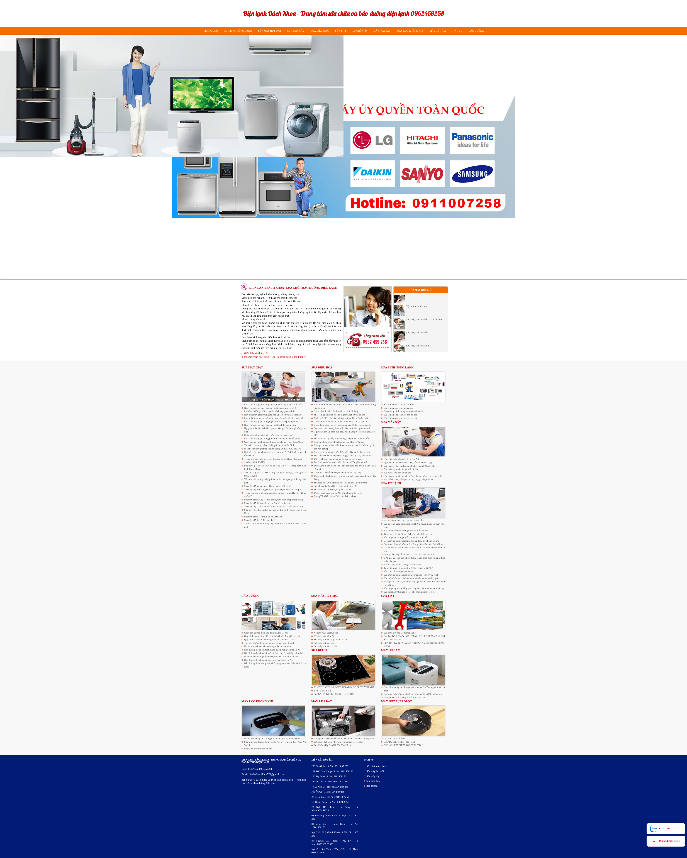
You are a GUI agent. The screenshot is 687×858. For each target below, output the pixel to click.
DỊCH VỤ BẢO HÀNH (394, 738)
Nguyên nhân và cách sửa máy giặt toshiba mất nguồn (270, 425)
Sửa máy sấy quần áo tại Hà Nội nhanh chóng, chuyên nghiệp (413, 476)
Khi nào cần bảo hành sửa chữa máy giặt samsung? (268, 435)
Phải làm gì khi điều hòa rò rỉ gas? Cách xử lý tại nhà (339, 414)
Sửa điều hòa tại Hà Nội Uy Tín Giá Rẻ (332, 489)
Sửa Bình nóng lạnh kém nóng (398, 408)
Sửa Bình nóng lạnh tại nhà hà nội (400, 414)
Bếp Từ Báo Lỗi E (323, 690)
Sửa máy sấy (295, 31)
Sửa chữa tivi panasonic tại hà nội (400, 632)
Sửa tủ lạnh (391, 483)
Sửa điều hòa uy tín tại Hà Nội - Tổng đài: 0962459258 (340, 482)
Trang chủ (210, 31)
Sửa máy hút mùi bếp (417, 296)
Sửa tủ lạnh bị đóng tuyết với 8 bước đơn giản (406, 537)
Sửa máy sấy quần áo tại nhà (397, 472)
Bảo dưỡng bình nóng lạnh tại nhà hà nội (404, 411)
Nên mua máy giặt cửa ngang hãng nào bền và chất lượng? (272, 414)
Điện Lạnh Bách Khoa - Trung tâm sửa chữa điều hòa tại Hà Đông (345, 478)
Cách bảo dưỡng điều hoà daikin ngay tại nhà (266, 632)
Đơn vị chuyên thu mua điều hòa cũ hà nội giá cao (338, 459)
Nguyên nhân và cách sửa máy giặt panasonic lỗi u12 (270, 408)
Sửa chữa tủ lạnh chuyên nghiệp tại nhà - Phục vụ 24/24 (411, 574)
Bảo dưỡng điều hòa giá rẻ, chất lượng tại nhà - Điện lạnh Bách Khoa (275, 665)
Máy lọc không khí (410, 31)
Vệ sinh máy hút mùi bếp (419, 322)
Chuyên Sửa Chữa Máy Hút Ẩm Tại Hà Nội (404, 697)
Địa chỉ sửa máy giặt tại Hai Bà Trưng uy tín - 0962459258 (272, 448)
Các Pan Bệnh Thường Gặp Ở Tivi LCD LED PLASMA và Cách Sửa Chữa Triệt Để (414, 638)
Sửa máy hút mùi (269, 31)
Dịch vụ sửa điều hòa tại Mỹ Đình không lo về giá (338, 493)
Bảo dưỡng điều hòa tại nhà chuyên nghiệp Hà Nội (268, 660)
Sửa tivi (340, 31)
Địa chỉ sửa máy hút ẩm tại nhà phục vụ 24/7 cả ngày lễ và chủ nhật (414, 689)
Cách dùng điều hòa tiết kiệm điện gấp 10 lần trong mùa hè (342, 425)
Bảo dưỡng (476, 31)
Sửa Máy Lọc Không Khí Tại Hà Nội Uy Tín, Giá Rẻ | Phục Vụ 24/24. (275, 743)
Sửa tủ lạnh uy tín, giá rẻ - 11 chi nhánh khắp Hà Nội (409, 591)
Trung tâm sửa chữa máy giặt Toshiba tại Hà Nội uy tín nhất (273, 459)
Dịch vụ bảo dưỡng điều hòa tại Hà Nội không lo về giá (271, 656)
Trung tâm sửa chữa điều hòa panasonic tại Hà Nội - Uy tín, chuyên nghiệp (345, 447)
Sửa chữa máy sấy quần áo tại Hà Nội (402, 459)
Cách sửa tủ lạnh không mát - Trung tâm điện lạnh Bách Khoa (414, 544)
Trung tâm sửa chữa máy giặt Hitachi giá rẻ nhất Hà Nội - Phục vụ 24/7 (275, 495)
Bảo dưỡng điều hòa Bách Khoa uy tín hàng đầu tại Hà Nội (272, 649)
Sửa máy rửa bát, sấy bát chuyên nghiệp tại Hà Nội (338, 741)
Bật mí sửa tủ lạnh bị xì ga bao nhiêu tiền (404, 520)
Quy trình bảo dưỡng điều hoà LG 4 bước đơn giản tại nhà (342, 428)
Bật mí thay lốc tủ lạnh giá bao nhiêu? (402, 564)
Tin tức (457, 31)
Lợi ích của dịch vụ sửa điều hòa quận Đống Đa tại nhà (340, 462)
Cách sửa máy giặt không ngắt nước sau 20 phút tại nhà (271, 421)
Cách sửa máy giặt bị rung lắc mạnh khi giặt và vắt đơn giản (273, 404)
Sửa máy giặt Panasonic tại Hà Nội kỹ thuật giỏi (267, 503)
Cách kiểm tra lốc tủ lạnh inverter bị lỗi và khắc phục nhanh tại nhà (414, 549)
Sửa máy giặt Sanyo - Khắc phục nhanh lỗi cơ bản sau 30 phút (274, 506)
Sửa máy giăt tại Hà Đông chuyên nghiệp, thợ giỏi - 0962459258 (275, 474)
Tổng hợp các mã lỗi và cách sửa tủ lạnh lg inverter (408, 534)
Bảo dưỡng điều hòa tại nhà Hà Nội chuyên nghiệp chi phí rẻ (273, 653)
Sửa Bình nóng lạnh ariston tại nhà (400, 418)
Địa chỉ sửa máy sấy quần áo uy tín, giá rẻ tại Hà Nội (409, 479)
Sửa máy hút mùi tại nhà (418, 309)
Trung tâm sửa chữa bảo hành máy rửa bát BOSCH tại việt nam (344, 738)
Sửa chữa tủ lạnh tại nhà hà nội (399, 571)
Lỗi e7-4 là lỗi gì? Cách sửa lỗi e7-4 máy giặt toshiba (270, 411)
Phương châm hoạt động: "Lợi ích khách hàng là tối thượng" (275, 357)
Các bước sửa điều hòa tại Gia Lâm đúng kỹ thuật (338, 472)
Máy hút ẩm (438, 31)
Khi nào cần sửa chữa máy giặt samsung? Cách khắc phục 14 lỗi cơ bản (275, 454)
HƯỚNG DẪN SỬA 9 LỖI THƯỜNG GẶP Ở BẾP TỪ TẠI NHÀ (344, 687)
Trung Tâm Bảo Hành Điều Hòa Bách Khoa (335, 496)
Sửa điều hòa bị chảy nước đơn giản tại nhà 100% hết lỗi (341, 438)
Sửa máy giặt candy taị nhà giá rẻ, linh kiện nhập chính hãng (273, 499)
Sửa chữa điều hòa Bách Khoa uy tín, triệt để (335, 486)
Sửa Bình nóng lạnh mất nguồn (399, 404)
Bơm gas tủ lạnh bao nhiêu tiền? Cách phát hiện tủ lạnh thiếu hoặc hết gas (414, 559)
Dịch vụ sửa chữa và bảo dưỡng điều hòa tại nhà (267, 646)
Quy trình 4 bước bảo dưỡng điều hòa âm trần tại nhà (269, 639)
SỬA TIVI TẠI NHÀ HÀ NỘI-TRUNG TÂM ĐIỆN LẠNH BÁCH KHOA (414, 645)
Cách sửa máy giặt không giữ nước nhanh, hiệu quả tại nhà (272, 438)
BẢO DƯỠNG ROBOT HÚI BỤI (399, 741)
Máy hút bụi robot (396, 701)
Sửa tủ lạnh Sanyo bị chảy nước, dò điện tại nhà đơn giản (411, 578)
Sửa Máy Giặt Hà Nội (254, 462)
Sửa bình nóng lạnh (238, 31)
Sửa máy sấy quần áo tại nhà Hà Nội (401, 469)
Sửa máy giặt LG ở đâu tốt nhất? (259, 520)
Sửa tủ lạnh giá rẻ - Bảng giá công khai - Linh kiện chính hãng (414, 588)
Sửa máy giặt (252, 367)
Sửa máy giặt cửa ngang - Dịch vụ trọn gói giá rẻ (267, 486)
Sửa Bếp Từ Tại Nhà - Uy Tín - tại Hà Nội (334, 694)
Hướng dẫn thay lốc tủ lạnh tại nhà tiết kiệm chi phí (409, 554)
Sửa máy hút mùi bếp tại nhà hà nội (424, 348)
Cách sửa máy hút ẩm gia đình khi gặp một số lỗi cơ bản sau (413, 694)
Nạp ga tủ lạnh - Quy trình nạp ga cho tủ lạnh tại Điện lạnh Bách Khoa (414, 583)
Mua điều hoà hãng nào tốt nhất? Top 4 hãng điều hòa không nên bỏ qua (345, 406)
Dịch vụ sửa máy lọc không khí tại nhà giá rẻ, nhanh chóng (272, 738)
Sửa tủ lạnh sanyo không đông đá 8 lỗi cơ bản (406, 530)
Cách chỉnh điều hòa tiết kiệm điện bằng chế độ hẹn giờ (341, 421)
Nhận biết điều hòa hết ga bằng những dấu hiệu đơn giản (341, 418)
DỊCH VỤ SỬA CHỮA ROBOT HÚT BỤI (403, 745)
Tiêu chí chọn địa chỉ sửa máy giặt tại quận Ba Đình (269, 445)
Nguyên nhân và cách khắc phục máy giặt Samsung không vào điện (275, 430)
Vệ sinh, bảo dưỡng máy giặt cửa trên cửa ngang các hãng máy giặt (275, 481)
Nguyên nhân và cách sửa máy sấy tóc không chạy (408, 462)
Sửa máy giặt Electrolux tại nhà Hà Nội (263, 516)
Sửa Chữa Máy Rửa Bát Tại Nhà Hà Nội (333, 745)
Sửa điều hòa (320, 31)
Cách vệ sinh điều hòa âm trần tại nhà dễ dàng (336, 411)
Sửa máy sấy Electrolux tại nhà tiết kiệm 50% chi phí (409, 466)
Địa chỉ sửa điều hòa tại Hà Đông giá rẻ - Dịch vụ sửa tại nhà (343, 455)
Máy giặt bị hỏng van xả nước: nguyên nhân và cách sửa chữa (274, 418)
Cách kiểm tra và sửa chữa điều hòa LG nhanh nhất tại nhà (342, 452)
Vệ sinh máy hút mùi (416, 335)
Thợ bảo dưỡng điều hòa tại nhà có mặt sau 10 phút (339, 442)
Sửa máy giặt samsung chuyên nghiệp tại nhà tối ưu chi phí (272, 489)
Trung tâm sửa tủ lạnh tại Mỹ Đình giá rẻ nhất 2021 (408, 568)
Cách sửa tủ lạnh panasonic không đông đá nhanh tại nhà (411, 540)
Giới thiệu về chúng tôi (256, 353)
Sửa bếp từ (359, 31)
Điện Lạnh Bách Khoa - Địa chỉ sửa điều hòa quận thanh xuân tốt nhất (345, 467)
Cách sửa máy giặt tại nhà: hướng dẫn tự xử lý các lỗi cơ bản (273, 442)
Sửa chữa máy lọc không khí (258, 748)
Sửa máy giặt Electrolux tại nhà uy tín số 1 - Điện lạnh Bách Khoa (275, 512)
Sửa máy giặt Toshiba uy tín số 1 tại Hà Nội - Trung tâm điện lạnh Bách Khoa (275, 467)
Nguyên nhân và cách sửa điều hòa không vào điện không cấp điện (345, 433)
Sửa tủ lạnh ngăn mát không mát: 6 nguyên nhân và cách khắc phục (414, 525)
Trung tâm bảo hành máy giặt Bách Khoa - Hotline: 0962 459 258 (275, 525)
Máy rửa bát (382, 31)
